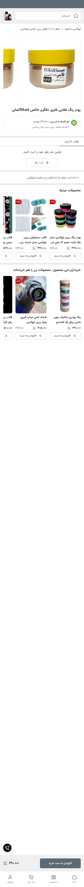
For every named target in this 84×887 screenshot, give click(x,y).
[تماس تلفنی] (7, 848)
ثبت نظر (38, 162)
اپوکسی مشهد (73, 29)
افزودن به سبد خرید (60, 863)
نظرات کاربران (72, 141)
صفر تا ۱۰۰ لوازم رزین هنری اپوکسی (40, 29)
